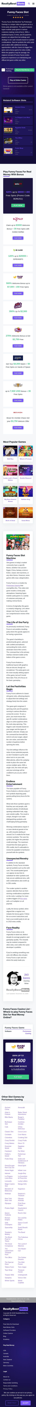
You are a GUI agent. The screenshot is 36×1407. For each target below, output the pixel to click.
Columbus (8, 1137)
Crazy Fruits (22, 1140)
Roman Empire (7, 1219)
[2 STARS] (16, 17)
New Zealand (7, 1359)
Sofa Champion (8, 1223)
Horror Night (9, 1170)
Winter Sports (9, 1280)
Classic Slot (9, 1132)
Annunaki (21, 1107)
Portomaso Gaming (13, 585)
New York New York (8, 1199)
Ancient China (7, 1108)
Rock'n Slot (22, 1213)
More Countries (8, 1365)
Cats (6, 1127)
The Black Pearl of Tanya (8, 1239)
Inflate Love (22, 1170)
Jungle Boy (22, 1173)
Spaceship (8, 1227)
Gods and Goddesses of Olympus (23, 1160)
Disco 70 (21, 1143)
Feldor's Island (7, 1155)
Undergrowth (22, 1275)
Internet (7, 1173)
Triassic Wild (9, 1275)
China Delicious (21, 1128)
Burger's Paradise (21, 1118)
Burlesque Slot (8, 1123)
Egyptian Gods (21, 1147)
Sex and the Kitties (22, 1219)
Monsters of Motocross (9, 1190)
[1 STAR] (14, 17)
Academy (6, 1339)
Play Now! (18, 1077)
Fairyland (8, 1151)
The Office (8, 1257)
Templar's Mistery (8, 1233)
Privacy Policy (7, 1389)
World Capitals (21, 1281)
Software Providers (9, 1330)
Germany (6, 1362)
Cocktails (8, 1134)
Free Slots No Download (11, 1324)
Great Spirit (22, 1165)
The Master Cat (22, 1250)
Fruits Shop (9, 1159)
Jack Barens (26, 976)
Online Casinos (8, 1333)
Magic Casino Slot (10, 1185)
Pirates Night (9, 1208)
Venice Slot (22, 1278)
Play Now (18, 205)
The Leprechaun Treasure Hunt (9, 1251)
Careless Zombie (21, 1123)
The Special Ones (9, 1263)
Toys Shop (8, 1270)
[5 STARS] (22, 17)
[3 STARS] (18, 17)
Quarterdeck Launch (22, 1209)
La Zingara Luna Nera (8, 1177)
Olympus (8, 1203)
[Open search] (29, 3)
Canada (5, 1353)
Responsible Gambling (10, 1383)
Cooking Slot (22, 1137)
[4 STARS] (20, 17)
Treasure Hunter (21, 1271)
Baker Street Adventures (22, 1113)
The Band (21, 1232)
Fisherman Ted (22, 1155)
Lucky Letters (22, 1181)
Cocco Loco (22, 1132)
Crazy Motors (9, 1143)
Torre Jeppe (22, 1267)
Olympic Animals (21, 1199)
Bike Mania (9, 1117)
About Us (6, 1377)
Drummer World (8, 1147)
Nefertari (8, 1194)
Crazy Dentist (9, 1140)
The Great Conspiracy (9, 1245)
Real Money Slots (8, 1327)
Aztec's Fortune (7, 1113)
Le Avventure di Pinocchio (22, 1177)
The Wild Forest (21, 1263)
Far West (21, 1151)
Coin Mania (22, 1134)
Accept (25, 1403)
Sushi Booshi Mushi (23, 1228)
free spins (23, 898)
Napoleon (21, 1189)
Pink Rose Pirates (21, 1204)
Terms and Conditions (10, 1386)
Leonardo (8, 1181)
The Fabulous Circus (23, 1238)
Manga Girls (22, 1184)
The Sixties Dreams (22, 1258)
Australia (6, 1356)
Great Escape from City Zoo (9, 1166)
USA (4, 1350)
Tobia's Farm (9, 1267)
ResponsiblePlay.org (18, 1301)
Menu (33, 3)
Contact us (6, 1380)
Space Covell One (23, 1223)
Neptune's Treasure (21, 1194)
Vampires (8, 1278)
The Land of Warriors (22, 1245)
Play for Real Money (24, 70)
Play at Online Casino (18, 80)
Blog (4, 1336)
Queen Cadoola (8, 1214)
